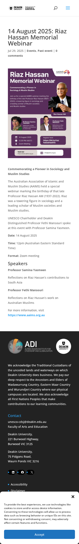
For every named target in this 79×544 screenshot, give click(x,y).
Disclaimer (18, 491)
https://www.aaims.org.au (26, 315)
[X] (31, 472)
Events (31, 51)
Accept (39, 534)
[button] (73, 497)
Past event (45, 51)
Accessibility (19, 484)
